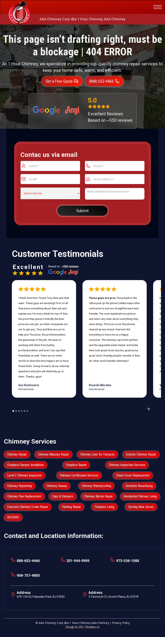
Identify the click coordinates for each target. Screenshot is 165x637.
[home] (19, 7)
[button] (157, 7)
